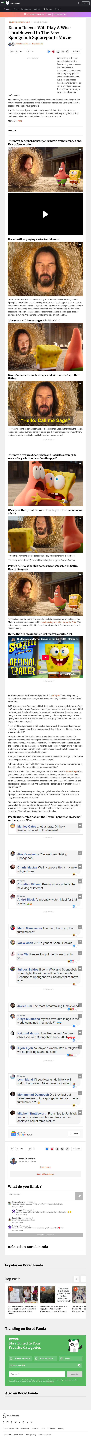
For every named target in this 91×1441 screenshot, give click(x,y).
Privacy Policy (31, 1435)
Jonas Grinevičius (21, 44)
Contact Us (51, 1428)
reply (21, 1206)
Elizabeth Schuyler (19, 1202)
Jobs (43, 1428)
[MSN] (27, 1422)
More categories (17, 1365)
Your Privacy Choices (10, 1428)
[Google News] (31, 1422)
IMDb (19, 121)
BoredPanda (13, 3)
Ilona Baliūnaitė (37, 44)
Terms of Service (45, 1435)
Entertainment (24, 22)
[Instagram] (7, 1422)
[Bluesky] (19, 1422)
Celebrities (13, 22)
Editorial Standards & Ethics (13, 1435)
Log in (86, 3)
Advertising (25, 1428)
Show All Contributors (45, 1174)
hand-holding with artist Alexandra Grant (59, 622)
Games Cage (71, 771)
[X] (15, 1422)
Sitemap (61, 1428)
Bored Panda (11, 1416)
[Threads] (23, 1422)
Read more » (45, 1167)
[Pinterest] (11, 1422)
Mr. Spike (56, 695)
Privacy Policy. (50, 1381)
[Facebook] (3, 1422)
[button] (76, 1279)
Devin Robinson (17, 1218)
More (57, 9)
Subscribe (75, 1374)
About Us (35, 1428)
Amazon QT (20, 1210)
